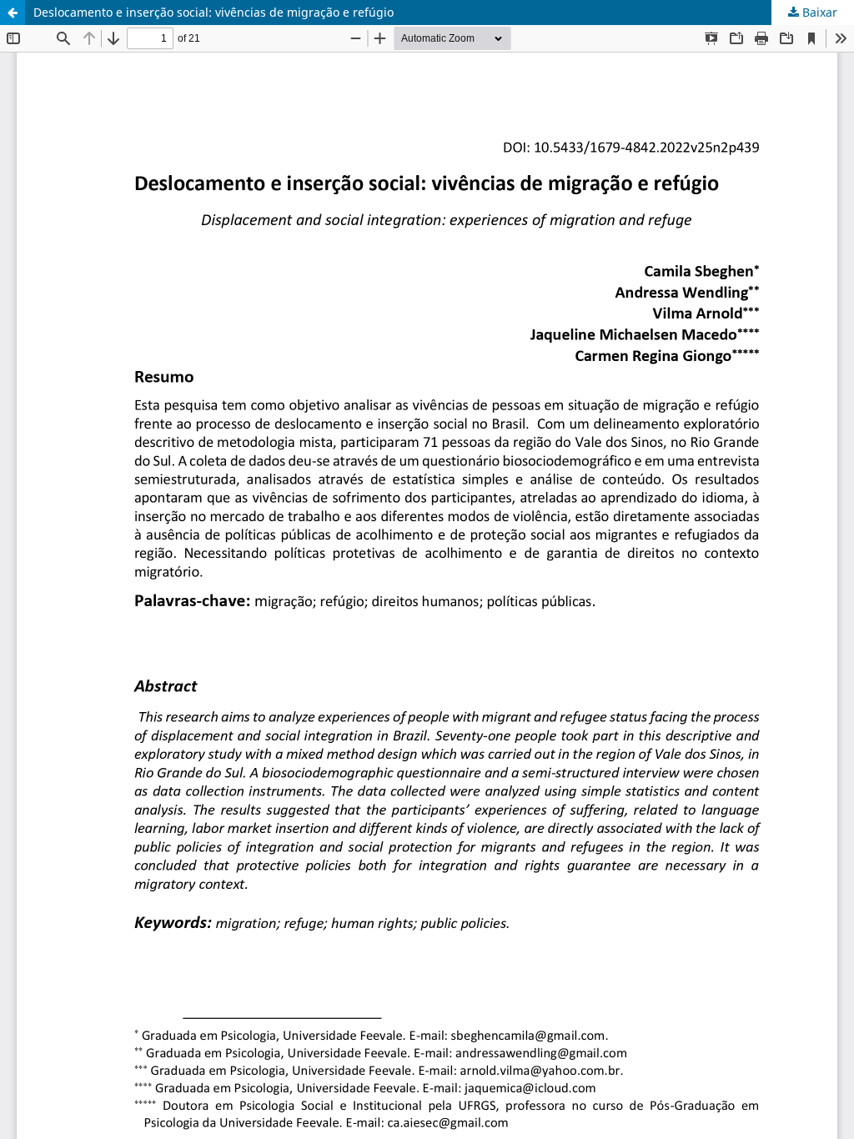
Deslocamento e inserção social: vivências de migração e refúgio (213, 12)
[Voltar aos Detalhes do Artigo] (12, 12)
